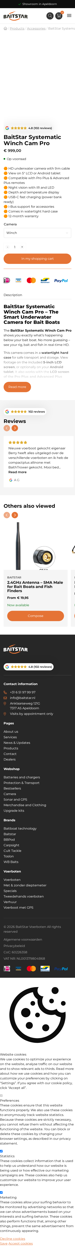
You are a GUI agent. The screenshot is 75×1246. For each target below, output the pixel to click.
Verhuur (10, 902)
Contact (10, 754)
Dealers (10, 759)
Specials (10, 891)
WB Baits (11, 862)
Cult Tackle (12, 851)
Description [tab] (13, 295)
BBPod (9, 840)
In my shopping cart (37, 259)
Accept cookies (20, 1243)
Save (4, 1243)
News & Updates (17, 743)
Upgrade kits (14, 811)
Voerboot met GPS (18, 907)
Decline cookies (12, 1239)
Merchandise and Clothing (25, 805)
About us (11, 732)
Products (11, 748)
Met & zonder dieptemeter (25, 885)
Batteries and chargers (22, 777)
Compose (35, 616)
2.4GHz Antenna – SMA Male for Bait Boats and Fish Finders (35, 586)
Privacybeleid (14, 946)
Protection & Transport (22, 783)
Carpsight (11, 845)
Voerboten (12, 880)
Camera (10, 224)
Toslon (9, 856)
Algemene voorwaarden (23, 939)
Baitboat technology (20, 828)
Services (10, 737)
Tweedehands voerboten (24, 896)
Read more (17, 387)
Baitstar (10, 834)
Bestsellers (12, 788)
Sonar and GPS (15, 799)
